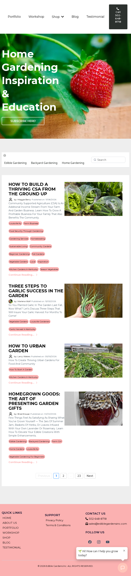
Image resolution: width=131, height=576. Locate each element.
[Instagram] (98, 542)
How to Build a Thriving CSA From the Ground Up (32, 189)
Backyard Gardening (44, 163)
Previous (44, 475)
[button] (62, 17)
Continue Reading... (21, 274)
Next (90, 475)
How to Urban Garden (27, 348)
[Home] (4, 155)
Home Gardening (73, 163)
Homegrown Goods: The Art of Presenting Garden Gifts (34, 401)
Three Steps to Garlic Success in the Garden (36, 290)
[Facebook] (89, 542)
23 (79, 475)
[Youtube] (107, 542)
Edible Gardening (15, 163)
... (71, 475)
